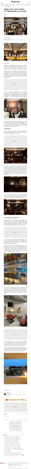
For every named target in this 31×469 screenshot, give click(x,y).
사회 (4, 6)
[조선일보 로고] (15, 2)
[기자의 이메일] (9, 396)
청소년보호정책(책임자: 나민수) (16, 464)
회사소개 (9, 468)
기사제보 (22, 468)
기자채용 (12, 468)
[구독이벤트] (15, 400)
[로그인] (29, 2)
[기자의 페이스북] (7, 396)
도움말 (24, 414)
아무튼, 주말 (7, 6)
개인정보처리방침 (10, 464)
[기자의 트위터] (8, 396)
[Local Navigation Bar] (1, 2)
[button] (1, 2)
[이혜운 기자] (5, 394)
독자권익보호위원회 (18, 468)
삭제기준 (26, 414)
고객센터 (14, 468)
